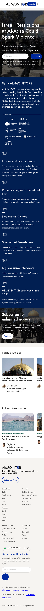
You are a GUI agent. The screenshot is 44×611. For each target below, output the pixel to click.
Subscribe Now (10, 480)
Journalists (25, 532)
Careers (25, 538)
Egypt (4, 511)
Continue (7, 336)
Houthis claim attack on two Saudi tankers (15, 438)
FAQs (4, 535)
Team (24, 535)
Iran (3, 498)
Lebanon (5, 517)
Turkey (4, 492)
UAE (3, 501)
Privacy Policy (7, 532)
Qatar (4, 514)
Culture (25, 501)
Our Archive (26, 504)
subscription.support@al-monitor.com (15, 590)
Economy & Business (29, 495)
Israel (4, 504)
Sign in (39, 4)
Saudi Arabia (6, 495)
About (24, 529)
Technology (26, 498)
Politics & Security (28, 492)
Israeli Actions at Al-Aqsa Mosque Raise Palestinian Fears (17, 379)
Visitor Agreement (8, 529)
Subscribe (31, 4)
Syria (4, 520)
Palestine (5, 508)
